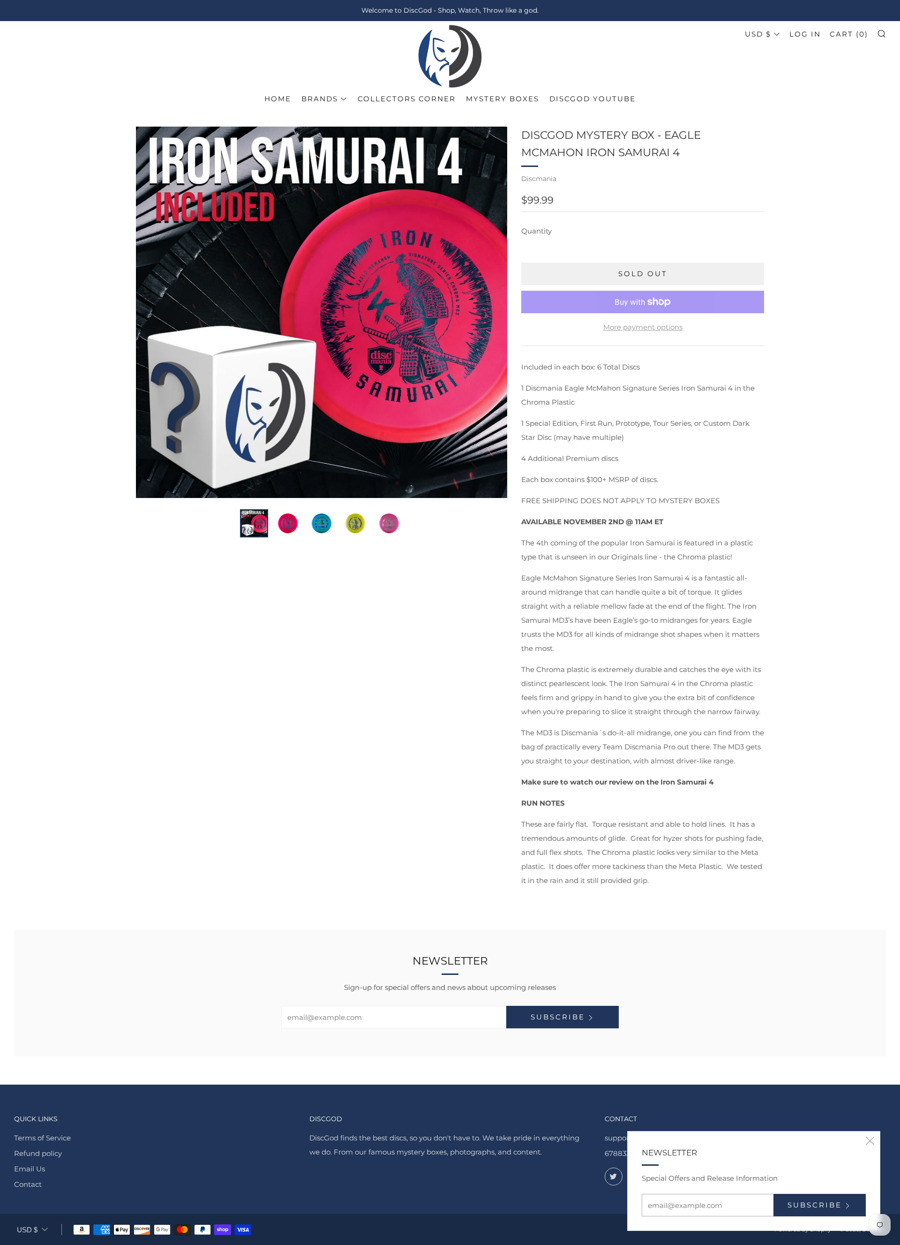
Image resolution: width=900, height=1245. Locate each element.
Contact (28, 1184)
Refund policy (38, 1153)
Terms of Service (42, 1137)
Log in (805, 34)
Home (277, 98)
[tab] (254, 523)
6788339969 (626, 1153)
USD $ (758, 34)
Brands (319, 98)
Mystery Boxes (502, 98)
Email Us (29, 1168)
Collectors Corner (407, 98)
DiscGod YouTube (592, 98)
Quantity (536, 230)
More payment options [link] (642, 327)
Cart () (849, 34)
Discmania (538, 178)
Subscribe (558, 1016)
